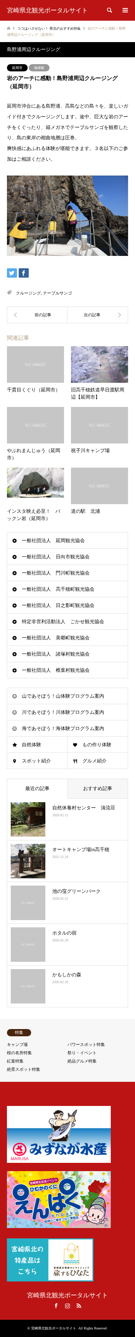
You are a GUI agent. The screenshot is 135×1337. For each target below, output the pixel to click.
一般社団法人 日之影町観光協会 (58, 605)
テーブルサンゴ (57, 293)
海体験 (39, 68)
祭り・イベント (82, 1052)
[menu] (124, 10)
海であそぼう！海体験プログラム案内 (63, 728)
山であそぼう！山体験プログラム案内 (63, 696)
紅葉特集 (15, 1061)
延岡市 (17, 68)
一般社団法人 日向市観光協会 (56, 556)
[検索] (109, 10)
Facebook (56, 1305)
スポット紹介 (36, 761)
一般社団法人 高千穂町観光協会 (58, 589)
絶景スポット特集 (23, 1069)
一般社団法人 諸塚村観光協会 (56, 654)
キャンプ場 (17, 1044)
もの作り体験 (96, 744)
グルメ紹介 (94, 761)
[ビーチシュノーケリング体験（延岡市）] (37, 315)
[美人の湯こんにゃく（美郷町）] (98, 315)
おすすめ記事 (97, 788)
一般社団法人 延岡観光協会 (53, 540)
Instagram (67, 1305)
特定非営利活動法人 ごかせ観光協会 (63, 621)
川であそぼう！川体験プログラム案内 (63, 712)
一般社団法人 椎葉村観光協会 (56, 670)
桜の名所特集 (19, 1052)
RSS (78, 1305)
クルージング (28, 293)
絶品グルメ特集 (82, 1061)
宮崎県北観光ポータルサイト (67, 1295)
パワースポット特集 (86, 1044)
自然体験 (31, 744)
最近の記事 (37, 788)
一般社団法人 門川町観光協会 (56, 573)
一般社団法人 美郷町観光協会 (56, 637)
